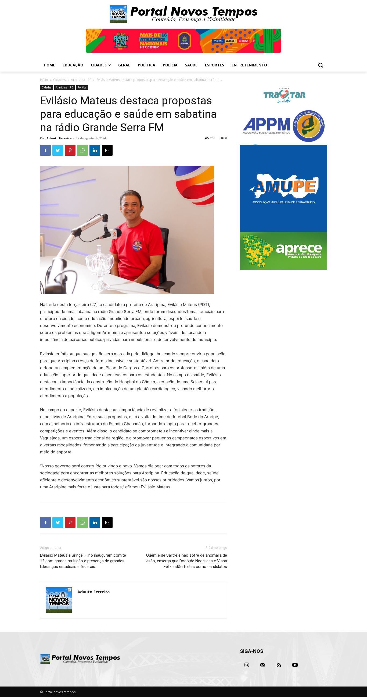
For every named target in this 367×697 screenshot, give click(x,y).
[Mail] (262, 665)
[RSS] (279, 665)
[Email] (107, 150)
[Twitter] (57, 150)
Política (82, 87)
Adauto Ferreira (59, 138)
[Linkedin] (94, 150)
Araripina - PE (81, 79)
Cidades (59, 79)
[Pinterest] (70, 150)
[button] (320, 65)
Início (44, 79)
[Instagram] (246, 665)
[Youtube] (295, 665)
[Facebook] (45, 150)
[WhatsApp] (82, 150)
